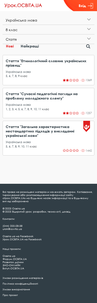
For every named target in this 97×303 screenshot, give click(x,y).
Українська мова (18, 71)
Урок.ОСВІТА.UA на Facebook (22, 239)
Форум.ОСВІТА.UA (15, 258)
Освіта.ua (9, 255)
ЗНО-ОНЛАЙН (11, 265)
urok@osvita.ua (12, 228)
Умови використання (16, 289)
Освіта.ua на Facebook (18, 236)
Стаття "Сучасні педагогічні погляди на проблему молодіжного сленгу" (42, 95)
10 (35, 109)
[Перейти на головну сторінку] (23, 5)
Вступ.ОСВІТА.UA (13, 268)
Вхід (82, 5)
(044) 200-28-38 (13, 225)
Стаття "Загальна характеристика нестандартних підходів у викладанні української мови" (40, 131)
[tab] (48, 20)
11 (39, 109)
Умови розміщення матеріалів (23, 277)
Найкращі (30, 46)
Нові (10, 46)
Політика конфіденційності (20, 283)
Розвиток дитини (13, 262)
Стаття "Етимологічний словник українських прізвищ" (46, 63)
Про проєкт (10, 295)
